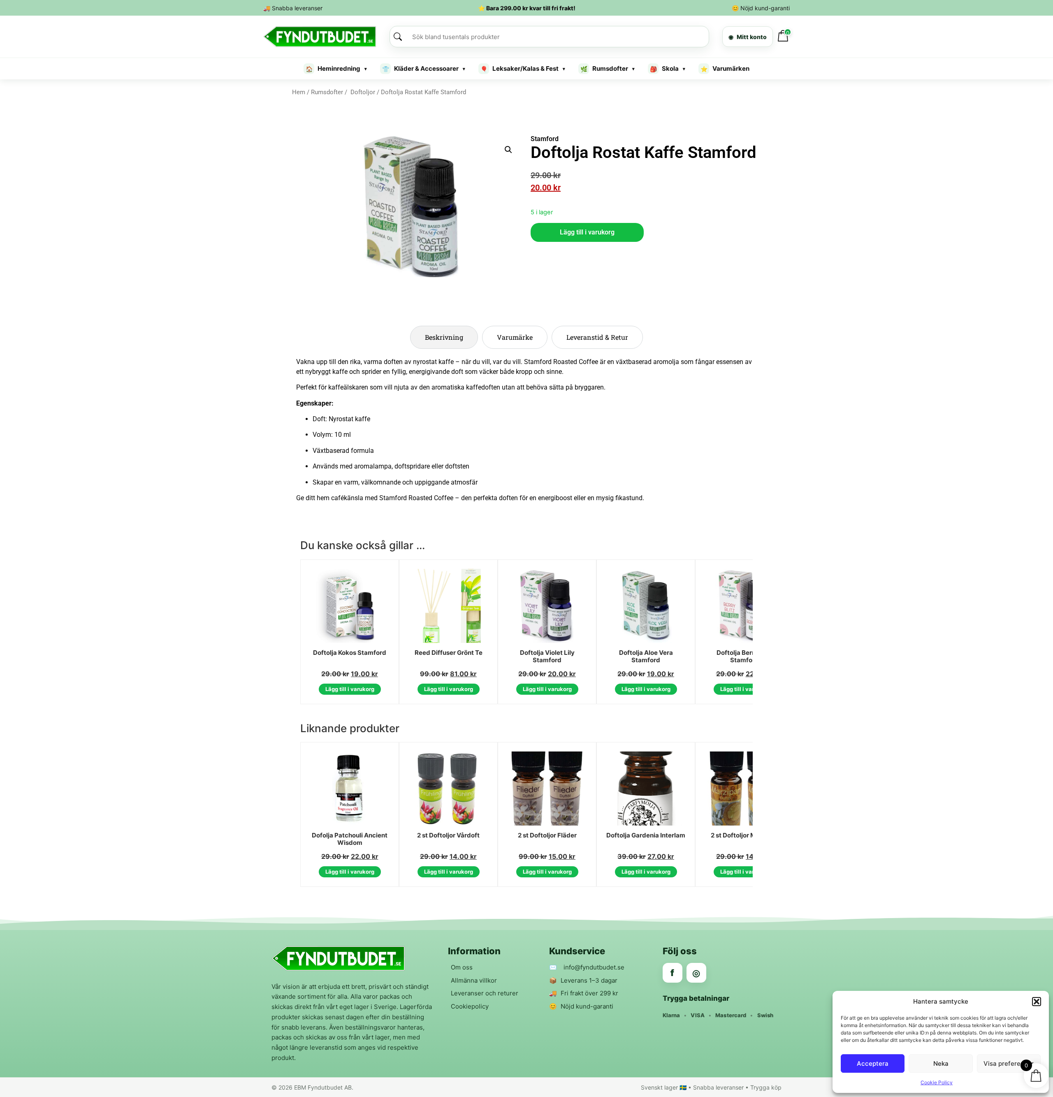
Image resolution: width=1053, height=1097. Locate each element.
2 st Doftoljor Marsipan (744, 835)
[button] (1036, 1001)
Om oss (462, 967)
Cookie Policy (937, 1082)
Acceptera (872, 1063)
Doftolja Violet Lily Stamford (547, 656)
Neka (941, 1063)
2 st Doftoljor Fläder (547, 835)
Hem (298, 92)
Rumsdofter (327, 92)
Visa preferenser (1008, 1063)
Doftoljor (362, 92)
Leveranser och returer (484, 993)
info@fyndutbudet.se (594, 967)
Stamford (545, 139)
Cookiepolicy (470, 1006)
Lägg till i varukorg (587, 232)
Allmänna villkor (474, 980)
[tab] (444, 337)
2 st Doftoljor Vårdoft (448, 835)
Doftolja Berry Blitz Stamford (745, 656)
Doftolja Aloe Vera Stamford (646, 656)
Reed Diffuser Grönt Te (448, 652)
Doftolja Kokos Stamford (349, 652)
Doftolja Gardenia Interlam (645, 835)
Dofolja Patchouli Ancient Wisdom (349, 839)
